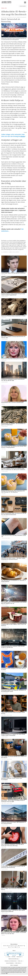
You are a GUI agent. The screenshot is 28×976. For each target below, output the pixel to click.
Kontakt (13, 956)
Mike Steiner (18, 963)
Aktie (6, 8)
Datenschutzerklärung (13, 958)
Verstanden (3, 973)
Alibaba (2, 8)
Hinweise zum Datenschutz (11, 961)
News (9, 956)
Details (24, 972)
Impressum (19, 956)
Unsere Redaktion (10, 963)
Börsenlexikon (14, 944)
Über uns (20, 961)
